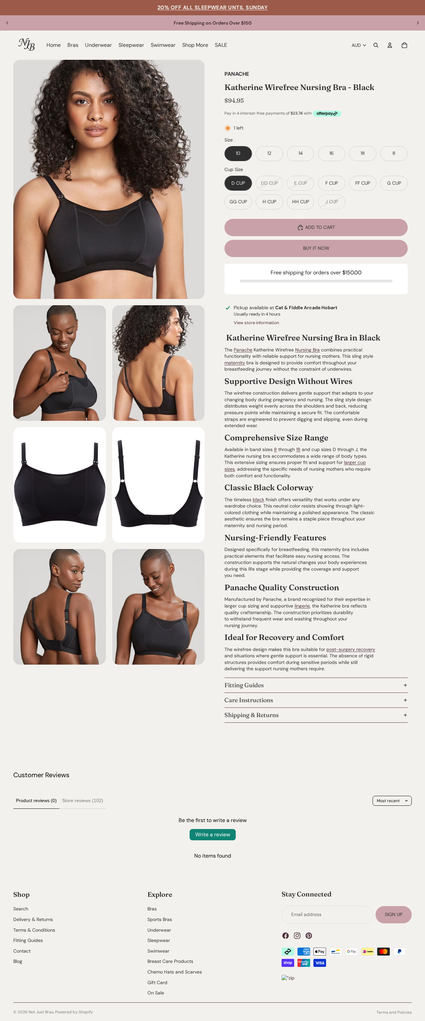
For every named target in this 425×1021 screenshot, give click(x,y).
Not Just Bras (41, 1012)
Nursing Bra (307, 350)
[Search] (376, 45)
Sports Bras (159, 919)
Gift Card (157, 982)
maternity (234, 363)
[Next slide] (417, 23)
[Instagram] (297, 936)
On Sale (155, 993)
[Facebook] (286, 936)
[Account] (389, 45)
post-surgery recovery (350, 649)
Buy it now (316, 248)
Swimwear (158, 951)
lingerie (302, 606)
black (258, 500)
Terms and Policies (394, 1012)
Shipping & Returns (251, 715)
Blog (17, 962)
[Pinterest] (309, 936)
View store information (256, 322)
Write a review (212, 834)
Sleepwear (158, 941)
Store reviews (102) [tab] (82, 800)
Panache (243, 350)
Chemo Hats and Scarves (174, 972)
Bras (152, 909)
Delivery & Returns (33, 919)
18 (298, 449)
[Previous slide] (7, 23)
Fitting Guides (244, 685)
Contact (22, 951)
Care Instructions (248, 700)
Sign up (393, 914)
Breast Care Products (170, 962)
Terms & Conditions (34, 930)
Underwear (159, 930)
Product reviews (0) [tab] (36, 800)
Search (20, 909)
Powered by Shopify (74, 1012)
